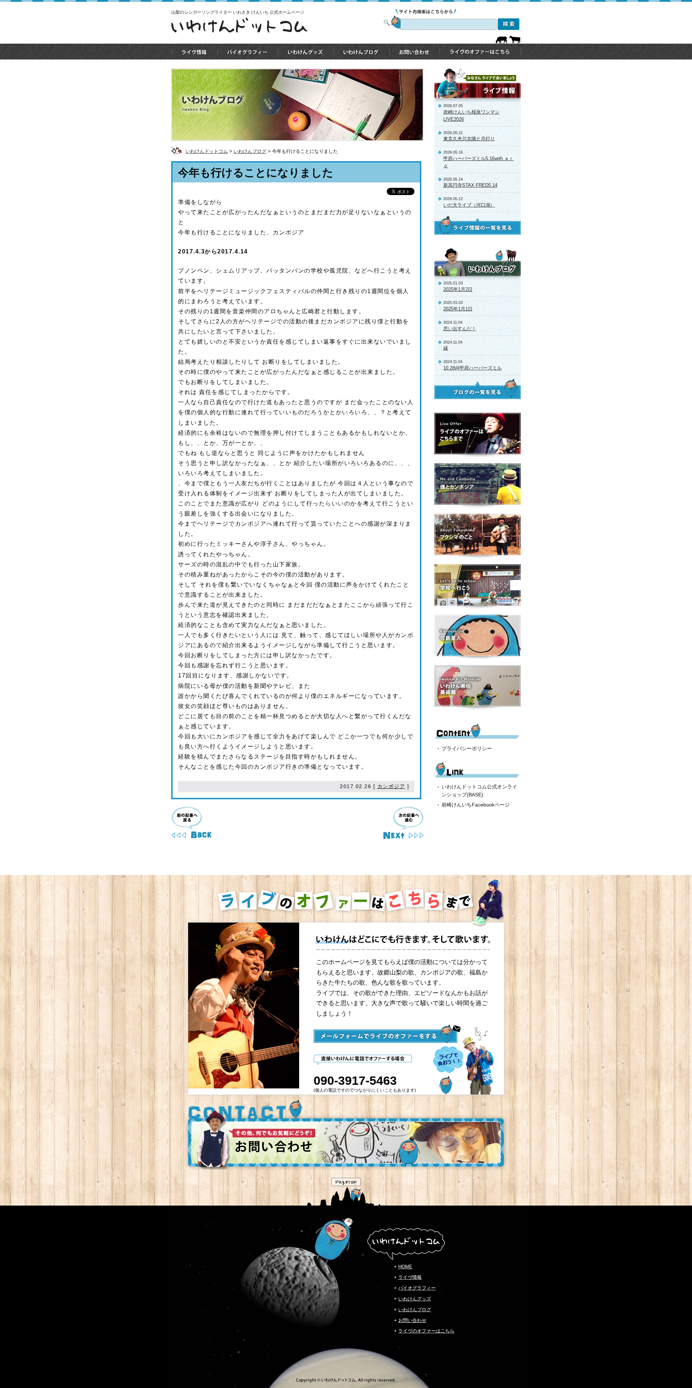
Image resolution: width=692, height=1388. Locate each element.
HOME (405, 1266)
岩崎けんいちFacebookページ (476, 805)
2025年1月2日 (458, 289)
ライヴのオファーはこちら (426, 1331)
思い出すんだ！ (459, 328)
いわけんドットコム (207, 151)
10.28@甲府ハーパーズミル (472, 368)
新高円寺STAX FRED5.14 (470, 185)
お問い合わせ (412, 1320)
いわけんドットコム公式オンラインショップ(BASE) (479, 790)
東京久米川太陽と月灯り (469, 138)
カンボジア (391, 786)
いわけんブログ (250, 151)
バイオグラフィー (417, 1288)
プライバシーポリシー (467, 748)
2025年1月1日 (458, 308)
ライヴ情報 (410, 1277)
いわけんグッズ (414, 1298)
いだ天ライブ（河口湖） (469, 205)
